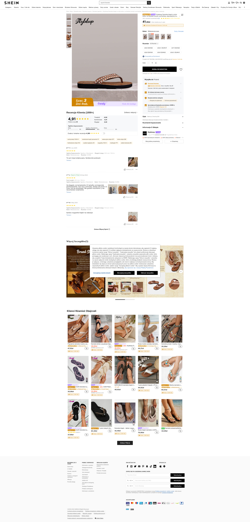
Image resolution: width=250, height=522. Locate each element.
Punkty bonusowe (101, 473)
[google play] (164, 467)
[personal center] (229, 3)
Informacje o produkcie (88, 491)
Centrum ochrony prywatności (75, 511)
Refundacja (85, 470)
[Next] (181, 271)
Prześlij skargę (71, 482)
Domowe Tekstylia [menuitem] (136, 7)
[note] (73, 351)
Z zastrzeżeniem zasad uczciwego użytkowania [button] (161, 94)
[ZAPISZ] (181, 69)
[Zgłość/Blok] (136, 169)
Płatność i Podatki (101, 470)
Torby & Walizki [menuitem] (195, 7)
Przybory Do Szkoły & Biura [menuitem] (229, 7)
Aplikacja (162, 462)
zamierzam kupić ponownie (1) (90, 139)
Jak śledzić (85, 474)
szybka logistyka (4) (88, 143)
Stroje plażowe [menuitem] (47, 7)
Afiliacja (69, 479)
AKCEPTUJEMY (130, 500)
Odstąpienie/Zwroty (87, 467)
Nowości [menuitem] (16, 7)
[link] (232, 2)
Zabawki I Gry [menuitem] (215, 7)
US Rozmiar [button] (153, 43)
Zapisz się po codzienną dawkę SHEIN (138, 471)
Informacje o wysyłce (87, 465)
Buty (71, 11)
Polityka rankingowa (87, 488)
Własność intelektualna (73, 516)
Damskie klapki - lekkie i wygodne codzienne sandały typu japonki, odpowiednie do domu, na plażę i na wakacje (125, 428)
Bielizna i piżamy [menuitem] (93, 7)
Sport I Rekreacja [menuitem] (177, 7)
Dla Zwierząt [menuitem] (205, 7)
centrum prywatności (167, 492)
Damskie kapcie (87, 11)
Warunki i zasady (87, 513)
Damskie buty (77, 11)
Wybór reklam (85, 516)
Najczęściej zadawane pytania (103, 465)
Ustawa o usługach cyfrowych (72, 476)
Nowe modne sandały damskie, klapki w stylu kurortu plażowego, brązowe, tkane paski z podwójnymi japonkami (148, 344)
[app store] (160, 467)
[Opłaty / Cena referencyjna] (150, 22)
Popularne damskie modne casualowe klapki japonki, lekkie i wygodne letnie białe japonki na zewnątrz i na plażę (78, 344)
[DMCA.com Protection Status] (132, 509)
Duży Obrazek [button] (179, 31)
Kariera (69, 473)
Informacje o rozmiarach (85, 477)
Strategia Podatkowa (87, 486)
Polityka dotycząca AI (99, 513)
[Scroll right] (244, 7)
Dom (67, 11)
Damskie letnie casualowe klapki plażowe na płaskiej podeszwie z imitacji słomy (101, 344)
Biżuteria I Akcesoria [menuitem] (71, 7)
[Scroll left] (242, 7)
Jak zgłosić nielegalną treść (88, 483)
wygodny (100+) (102, 143)
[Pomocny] (125, 169)
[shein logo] (11, 2)
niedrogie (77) (114, 143)
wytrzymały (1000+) (73, 139)
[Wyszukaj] (149, 3)
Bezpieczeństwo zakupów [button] (155, 98)
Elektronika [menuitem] (166, 7)
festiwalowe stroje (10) (74, 143)
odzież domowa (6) (126, 143)
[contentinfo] (155, 504)
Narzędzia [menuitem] (186, 7)
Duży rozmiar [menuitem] (104, 7)
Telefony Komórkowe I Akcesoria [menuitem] (152, 7)
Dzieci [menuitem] (122, 7)
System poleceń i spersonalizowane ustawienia (80, 518)
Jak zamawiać (86, 472)
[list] (141, 466)
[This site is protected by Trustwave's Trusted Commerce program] (127, 509)
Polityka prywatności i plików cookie (164, 491)
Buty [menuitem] (127, 7)
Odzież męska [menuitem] (83, 7)
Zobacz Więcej (125, 443)
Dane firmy (70, 466)
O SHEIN (69, 469)
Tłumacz (68, 160)
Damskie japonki (97, 11)
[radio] (145, 37)
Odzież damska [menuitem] (36, 7)
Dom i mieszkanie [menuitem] (58, 7)
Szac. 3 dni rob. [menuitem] (25, 7)
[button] (241, 3)
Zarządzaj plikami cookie (74, 513)
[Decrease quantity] (148, 63)
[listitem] (78, 333)
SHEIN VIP (85, 480)
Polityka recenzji (72, 122)
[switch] (103, 133)
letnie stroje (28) (121, 139)
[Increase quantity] (156, 63)
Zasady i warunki (71, 471)
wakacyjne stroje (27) (108, 139)
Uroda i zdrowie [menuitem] (114, 7)
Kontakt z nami (100, 468)
